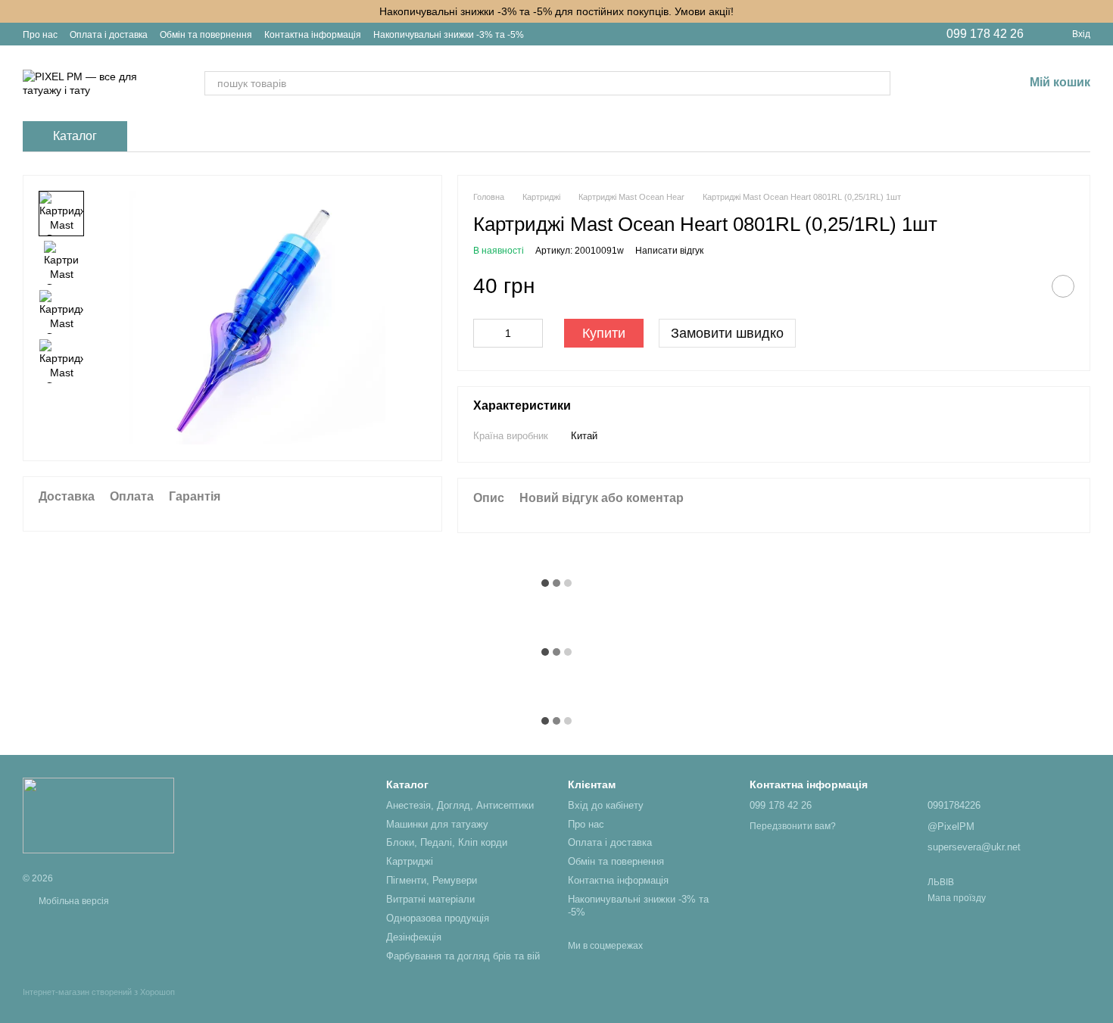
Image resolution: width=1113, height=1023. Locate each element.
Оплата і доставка (109, 35)
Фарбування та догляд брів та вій (463, 956)
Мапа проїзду (957, 898)
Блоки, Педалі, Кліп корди (446, 842)
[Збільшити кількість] (531, 333)
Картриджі (409, 861)
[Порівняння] (933, 83)
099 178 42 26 (985, 34)
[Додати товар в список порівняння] (1025, 286)
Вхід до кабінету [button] (606, 805)
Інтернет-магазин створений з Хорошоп (99, 991)
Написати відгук (669, 250)
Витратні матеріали (430, 899)
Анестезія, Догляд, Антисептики (460, 805)
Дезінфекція (413, 937)
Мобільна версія (72, 901)
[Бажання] (972, 83)
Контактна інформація (312, 35)
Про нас (40, 35)
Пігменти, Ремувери (431, 880)
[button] (1100, 11)
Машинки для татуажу (437, 824)
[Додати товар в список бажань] (1063, 286)
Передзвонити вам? (793, 826)
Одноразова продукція (437, 918)
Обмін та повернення (206, 35)
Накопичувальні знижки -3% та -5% (448, 35)
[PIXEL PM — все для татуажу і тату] (98, 815)
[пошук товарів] (878, 83)
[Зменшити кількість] (484, 333)
